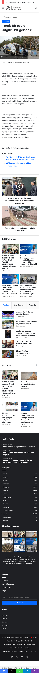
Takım (21, 651)
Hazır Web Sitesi (9, 644)
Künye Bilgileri (6, 587)
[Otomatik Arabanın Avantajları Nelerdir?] (8, 344)
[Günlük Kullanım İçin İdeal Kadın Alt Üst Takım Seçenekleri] (7, 534)
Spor (4, 500)
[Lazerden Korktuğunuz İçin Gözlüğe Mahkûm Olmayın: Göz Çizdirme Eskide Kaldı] (28, 249)
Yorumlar (32, 305)
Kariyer (5, 490)
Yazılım (5, 520)
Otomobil (6, 494)
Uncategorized (8, 510)
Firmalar (6, 484)
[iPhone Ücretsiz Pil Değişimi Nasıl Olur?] (8, 354)
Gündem (14, 17)
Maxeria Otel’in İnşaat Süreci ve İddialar (24, 313)
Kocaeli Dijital (20, 641)
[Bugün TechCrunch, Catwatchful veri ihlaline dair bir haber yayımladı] (8, 334)
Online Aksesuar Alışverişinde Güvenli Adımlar (21, 2)
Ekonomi (6, 480)
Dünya (5, 477)
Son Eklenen (19, 305)
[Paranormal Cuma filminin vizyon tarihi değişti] (8, 324)
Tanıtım (5, 504)
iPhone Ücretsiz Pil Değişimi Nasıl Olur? (23, 352)
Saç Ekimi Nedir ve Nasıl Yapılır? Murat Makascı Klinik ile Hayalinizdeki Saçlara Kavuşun (28, 290)
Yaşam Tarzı (7, 517)
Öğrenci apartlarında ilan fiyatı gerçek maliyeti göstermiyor (8, 417)
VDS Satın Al (21, 644)
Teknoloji (6, 507)
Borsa (5, 474)
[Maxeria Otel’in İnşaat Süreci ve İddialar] (8, 315)
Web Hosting (25, 648)
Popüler (6, 305)
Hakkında (14, 651)
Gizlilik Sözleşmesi (8, 584)
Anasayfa (7, 17)
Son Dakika (7, 497)
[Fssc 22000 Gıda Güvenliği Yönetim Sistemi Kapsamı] (19, 548)
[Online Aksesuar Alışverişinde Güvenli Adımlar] (29, 375)
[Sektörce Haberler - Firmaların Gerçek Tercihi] (14, 8)
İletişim (4, 591)
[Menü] (3, 9)
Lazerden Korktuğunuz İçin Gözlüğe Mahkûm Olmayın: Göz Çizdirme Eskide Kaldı (28, 260)
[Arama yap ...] (36, 9)
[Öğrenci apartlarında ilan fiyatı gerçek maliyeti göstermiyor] (10, 406)
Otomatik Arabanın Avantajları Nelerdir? (24, 342)
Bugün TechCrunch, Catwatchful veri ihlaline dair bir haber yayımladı (25, 333)
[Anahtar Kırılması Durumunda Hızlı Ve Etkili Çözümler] (7, 548)
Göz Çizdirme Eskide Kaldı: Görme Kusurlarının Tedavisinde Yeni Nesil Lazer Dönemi (10, 290)
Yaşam (5, 514)
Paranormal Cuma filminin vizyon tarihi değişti (26, 322)
